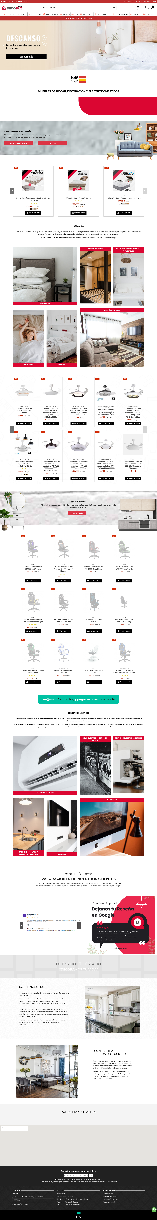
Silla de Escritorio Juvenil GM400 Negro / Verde (124, 568)
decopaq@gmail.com (150, 1)
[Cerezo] (37, 209)
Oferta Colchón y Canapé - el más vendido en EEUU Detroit (33, 199)
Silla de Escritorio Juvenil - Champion (63, 671)
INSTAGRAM (18, 1)
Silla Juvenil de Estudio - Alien (94, 671)
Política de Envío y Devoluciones (68, 1205)
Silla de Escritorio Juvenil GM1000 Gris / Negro (124, 620)
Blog (12, 1)
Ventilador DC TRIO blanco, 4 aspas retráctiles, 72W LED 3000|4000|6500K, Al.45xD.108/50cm (133, 412)
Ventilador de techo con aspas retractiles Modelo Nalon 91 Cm (24, 463)
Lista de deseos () (128, 1)
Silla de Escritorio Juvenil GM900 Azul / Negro (33, 568)
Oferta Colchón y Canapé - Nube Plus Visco (123, 198)
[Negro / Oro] (25, 474)
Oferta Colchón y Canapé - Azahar (78, 198)
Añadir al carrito (34, 213)
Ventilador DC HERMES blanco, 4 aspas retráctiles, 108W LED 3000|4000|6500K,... (78, 464)
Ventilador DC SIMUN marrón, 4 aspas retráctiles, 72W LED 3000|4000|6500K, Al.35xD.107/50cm (51, 466)
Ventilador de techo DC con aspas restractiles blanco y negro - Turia (106, 412)
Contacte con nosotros (110, 1196)
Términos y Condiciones (65, 1196)
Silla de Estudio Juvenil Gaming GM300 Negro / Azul (124, 671)
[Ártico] (33, 209)
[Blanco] (29, 209)
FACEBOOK (27, 1)
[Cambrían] (35, 209)
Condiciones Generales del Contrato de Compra (73, 1199)
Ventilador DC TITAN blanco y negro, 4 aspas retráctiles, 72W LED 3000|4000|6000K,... (78, 411)
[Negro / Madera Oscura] (27, 474)
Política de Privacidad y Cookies (68, 1202)
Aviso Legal (61, 1194)
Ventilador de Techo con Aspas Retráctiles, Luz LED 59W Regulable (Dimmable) (133, 464)
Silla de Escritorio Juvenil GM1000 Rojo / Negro (93, 568)
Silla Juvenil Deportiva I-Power (93, 620)
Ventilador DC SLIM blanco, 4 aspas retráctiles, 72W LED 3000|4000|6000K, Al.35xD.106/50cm (51, 412)
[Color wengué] (31, 209)
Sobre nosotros (108, 1194)
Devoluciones (5, 1)
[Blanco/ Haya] (21, 474)
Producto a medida (109, 1202)
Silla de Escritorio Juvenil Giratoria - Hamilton (63, 620)
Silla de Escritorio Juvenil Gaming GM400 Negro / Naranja (63, 569)
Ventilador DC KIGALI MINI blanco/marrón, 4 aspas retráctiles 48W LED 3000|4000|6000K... (105, 464)
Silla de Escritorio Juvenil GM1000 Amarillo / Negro (33, 620)
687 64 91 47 (139, 1)
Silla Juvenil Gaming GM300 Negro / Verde (33, 671)
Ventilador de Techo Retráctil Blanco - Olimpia (24, 410)
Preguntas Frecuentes (110, 1199)
